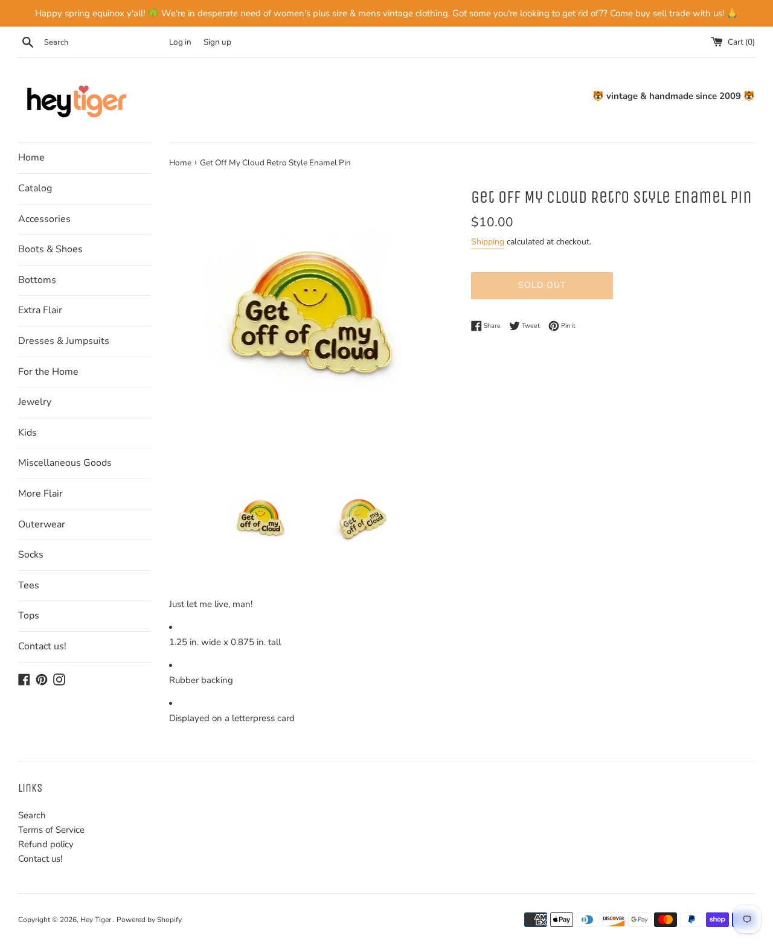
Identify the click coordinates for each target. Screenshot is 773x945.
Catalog (35, 188)
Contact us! (42, 646)
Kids (27, 432)
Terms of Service (51, 830)
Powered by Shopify (149, 919)
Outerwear (41, 524)
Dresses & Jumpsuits (63, 341)
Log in (180, 42)
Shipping (487, 241)
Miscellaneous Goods (65, 462)
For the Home (48, 371)
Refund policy (46, 844)
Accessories (44, 219)
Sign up (217, 42)
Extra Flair (40, 310)
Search (32, 815)
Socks (30, 554)
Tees (28, 585)
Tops (28, 615)
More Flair (40, 493)
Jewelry (34, 402)
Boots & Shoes (50, 249)
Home (31, 157)
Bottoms (37, 280)
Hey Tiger (96, 919)
